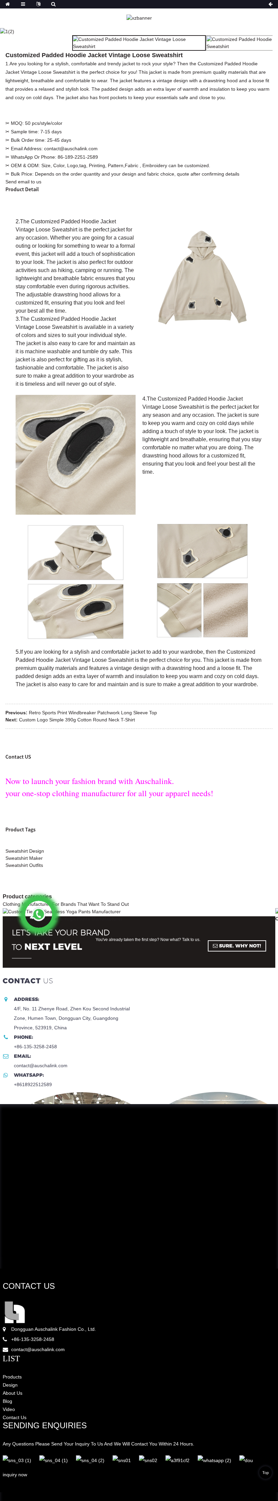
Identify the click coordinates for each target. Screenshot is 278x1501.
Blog (7, 1401)
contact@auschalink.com (38, 1349)
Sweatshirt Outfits (24, 865)
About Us (12, 1393)
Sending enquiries (45, 1425)
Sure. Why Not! (240, 946)
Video (9, 1409)
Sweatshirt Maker (24, 858)
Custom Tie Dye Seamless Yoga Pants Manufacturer (62, 918)
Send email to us (23, 181)
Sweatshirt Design (24, 851)
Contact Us (14, 1417)
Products (12, 1377)
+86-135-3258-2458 (32, 1339)
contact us (29, 1286)
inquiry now (15, 1474)
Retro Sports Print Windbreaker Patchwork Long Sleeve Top (93, 712)
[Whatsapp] (38, 914)
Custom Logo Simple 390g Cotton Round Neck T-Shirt (77, 719)
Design (10, 1385)
